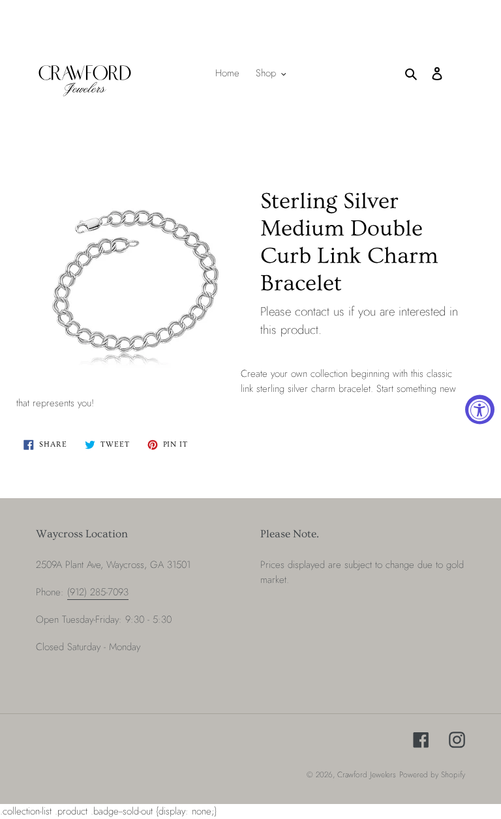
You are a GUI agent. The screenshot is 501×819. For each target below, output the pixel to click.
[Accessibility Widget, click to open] (479, 409)
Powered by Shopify (432, 775)
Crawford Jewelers (366, 775)
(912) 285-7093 (98, 592)
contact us (319, 311)
